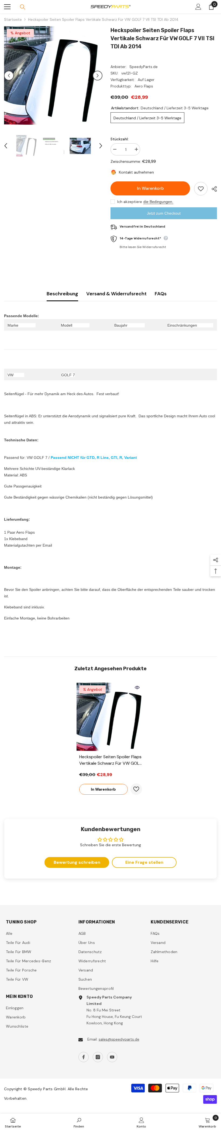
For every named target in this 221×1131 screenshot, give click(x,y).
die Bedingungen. (158, 201)
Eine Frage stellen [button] (144, 862)
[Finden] (22, 7)
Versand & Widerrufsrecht (116, 293)
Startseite (13, 19)
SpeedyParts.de (143, 66)
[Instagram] (98, 1057)
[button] (9, 75)
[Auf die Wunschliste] (201, 188)
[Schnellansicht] (137, 687)
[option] (53, 75)
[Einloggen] (198, 7)
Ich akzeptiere (129, 201)
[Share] (212, 188)
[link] (79, 1122)
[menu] (7, 7)
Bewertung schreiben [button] (77, 862)
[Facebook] (83, 1057)
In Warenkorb (150, 188)
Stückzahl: (119, 139)
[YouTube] (112, 1057)
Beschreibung (62, 293)
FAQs (161, 293)
